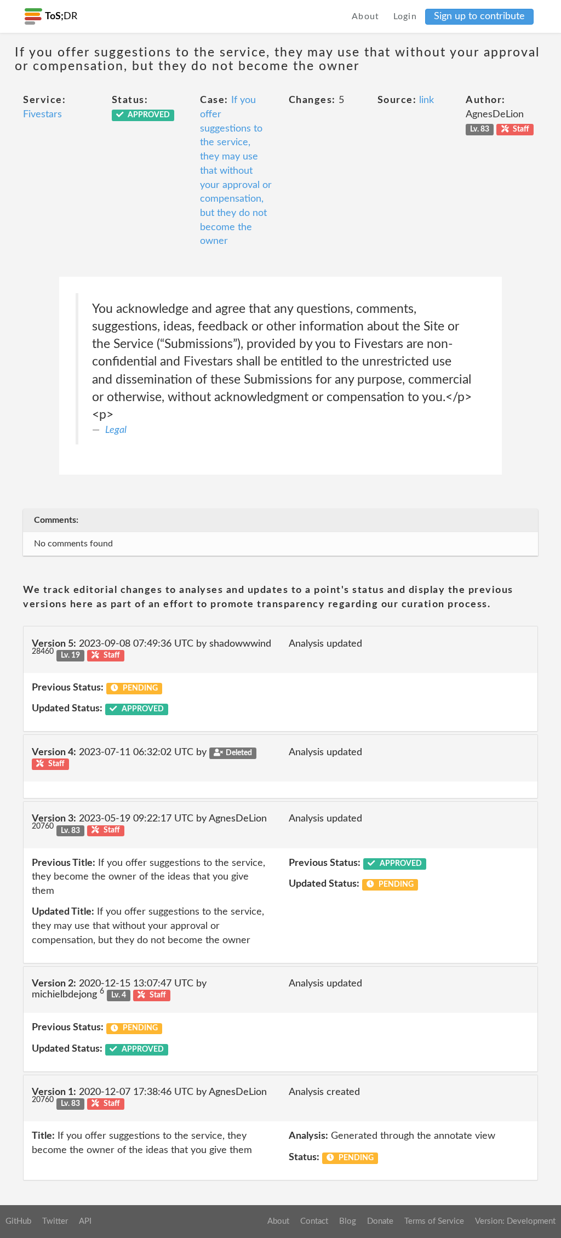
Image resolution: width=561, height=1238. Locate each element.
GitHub (18, 1221)
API (85, 1221)
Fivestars (42, 114)
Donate (380, 1221)
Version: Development (515, 1221)
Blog (347, 1221)
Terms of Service (434, 1221)
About (366, 16)
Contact (314, 1221)
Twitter (55, 1221)
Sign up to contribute (479, 16)
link (426, 100)
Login (405, 16)
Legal (116, 430)
